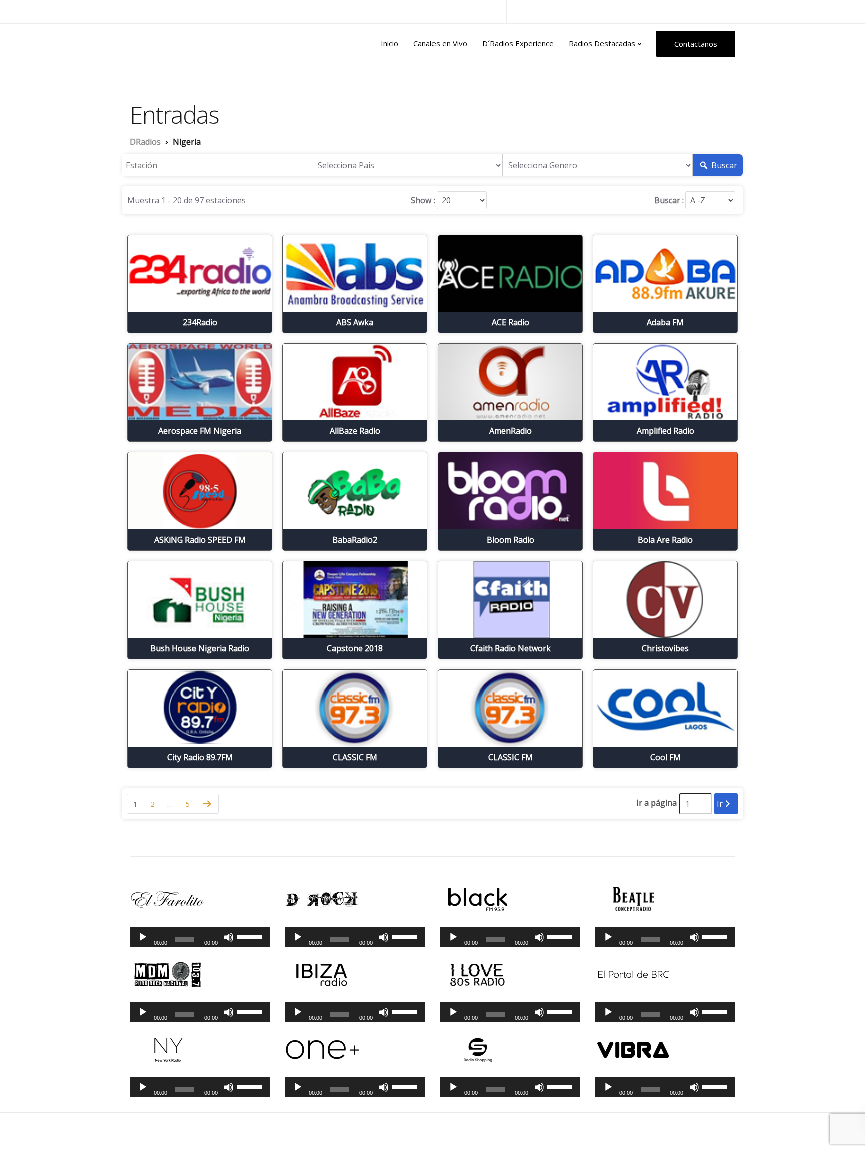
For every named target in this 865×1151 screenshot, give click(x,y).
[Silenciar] (229, 937)
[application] (200, 937)
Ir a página (656, 803)
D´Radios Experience (518, 43)
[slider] (251, 936)
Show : (423, 200)
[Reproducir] (143, 937)
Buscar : (669, 200)
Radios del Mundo (667, 11)
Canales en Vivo (440, 43)
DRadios (151, 43)
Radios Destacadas (602, 43)
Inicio (389, 43)
